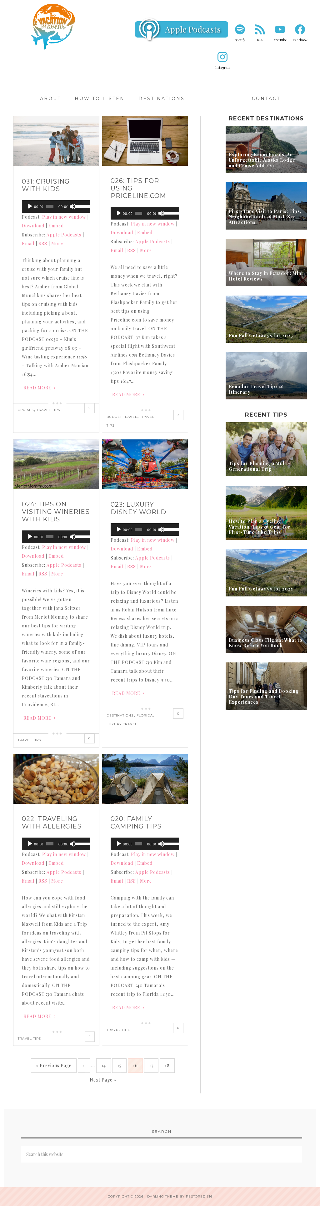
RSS (260, 40)
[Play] (30, 206)
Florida (145, 715)
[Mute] (72, 206)
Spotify (240, 40)
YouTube (280, 40)
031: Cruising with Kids (46, 185)
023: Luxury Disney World (138, 508)
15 (119, 1065)
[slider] (81, 205)
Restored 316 (199, 1196)
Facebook (300, 40)
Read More (37, 388)
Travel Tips (48, 410)
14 (103, 1065)
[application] (56, 206)
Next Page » (103, 1080)
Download (33, 226)
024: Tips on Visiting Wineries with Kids (56, 511)
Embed (56, 226)
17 (151, 1065)
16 (135, 1065)
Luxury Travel (122, 724)
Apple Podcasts (193, 29)
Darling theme (162, 1196)
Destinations (120, 715)
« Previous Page (54, 1065)
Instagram (222, 67)
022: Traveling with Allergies (52, 822)
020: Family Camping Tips (136, 822)
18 (167, 1065)
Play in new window (64, 217)
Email (28, 243)
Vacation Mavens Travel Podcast (54, 26)
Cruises (26, 410)
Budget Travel (122, 417)
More (57, 243)
